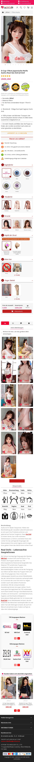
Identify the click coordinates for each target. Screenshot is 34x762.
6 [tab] (18, 65)
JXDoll (7, 12)
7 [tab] (21, 65)
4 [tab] (13, 65)
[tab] (5, 323)
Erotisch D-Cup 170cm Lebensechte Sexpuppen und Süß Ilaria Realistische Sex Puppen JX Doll (8, 704)
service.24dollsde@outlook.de (10, 741)
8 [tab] (23, 65)
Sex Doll (28, 534)
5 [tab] (16, 65)
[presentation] (15, 638)
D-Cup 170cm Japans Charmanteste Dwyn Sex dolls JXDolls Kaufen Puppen (25, 704)
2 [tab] (8, 65)
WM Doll (4, 558)
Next (31, 40)
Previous (2, 40)
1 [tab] (5, 65)
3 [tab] (10, 65)
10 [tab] (29, 65)
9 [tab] (26, 65)
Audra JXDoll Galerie (17, 481)
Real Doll (4, 600)
